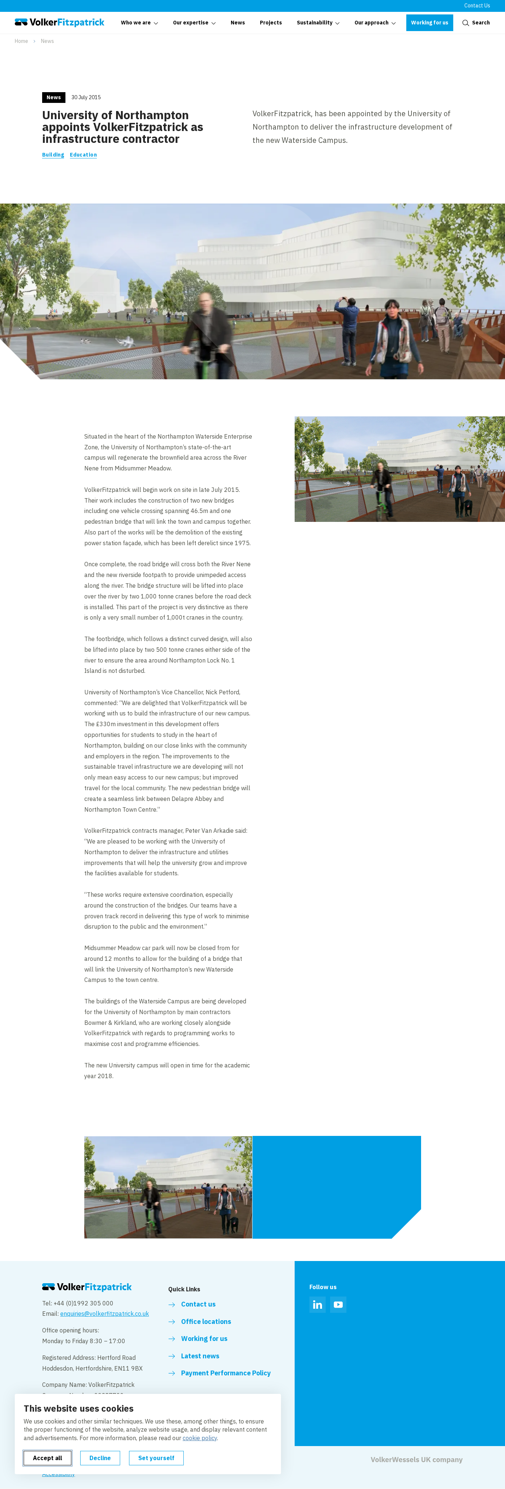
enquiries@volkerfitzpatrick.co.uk (104, 1313)
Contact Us (477, 5)
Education (83, 154)
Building (53, 154)
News (47, 41)
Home (21, 41)
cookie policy (200, 1438)
